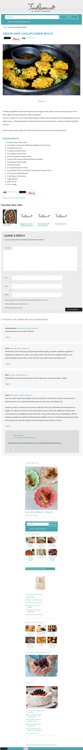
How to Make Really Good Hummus (36, 711)
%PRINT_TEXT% (31, 38)
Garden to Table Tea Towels (34, 606)
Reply (8, 337)
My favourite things (36, 569)
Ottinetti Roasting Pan (35, 603)
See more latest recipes (31, 515)
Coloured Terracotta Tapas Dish (34, 611)
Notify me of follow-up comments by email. (17, 304)
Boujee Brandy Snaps (39, 512)
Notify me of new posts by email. (14, 308)
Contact (29, 745)
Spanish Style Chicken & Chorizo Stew (30, 559)
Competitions (51, 745)
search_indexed (21, 198)
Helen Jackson (18, 435)
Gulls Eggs (31, 597)
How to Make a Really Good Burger (34, 716)
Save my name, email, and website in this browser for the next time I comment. (27, 300)
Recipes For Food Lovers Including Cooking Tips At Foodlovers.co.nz (41, 5)
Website (6, 295)
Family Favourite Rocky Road (52, 545)
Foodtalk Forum (39, 745)
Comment (7, 248)
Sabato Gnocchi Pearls (35, 594)
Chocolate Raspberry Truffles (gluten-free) (52, 559)
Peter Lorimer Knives (34, 600)
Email (7, 286)
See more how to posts (32, 733)
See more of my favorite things (34, 614)
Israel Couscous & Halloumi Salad (41, 546)
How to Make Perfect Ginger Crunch (34, 720)
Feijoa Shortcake (41, 557)
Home (5, 27)
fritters (12, 198)
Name (7, 278)
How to (29, 683)
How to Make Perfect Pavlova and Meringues (35, 729)
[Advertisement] (42, 106)
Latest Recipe (31, 463)
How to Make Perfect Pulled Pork (34, 725)
